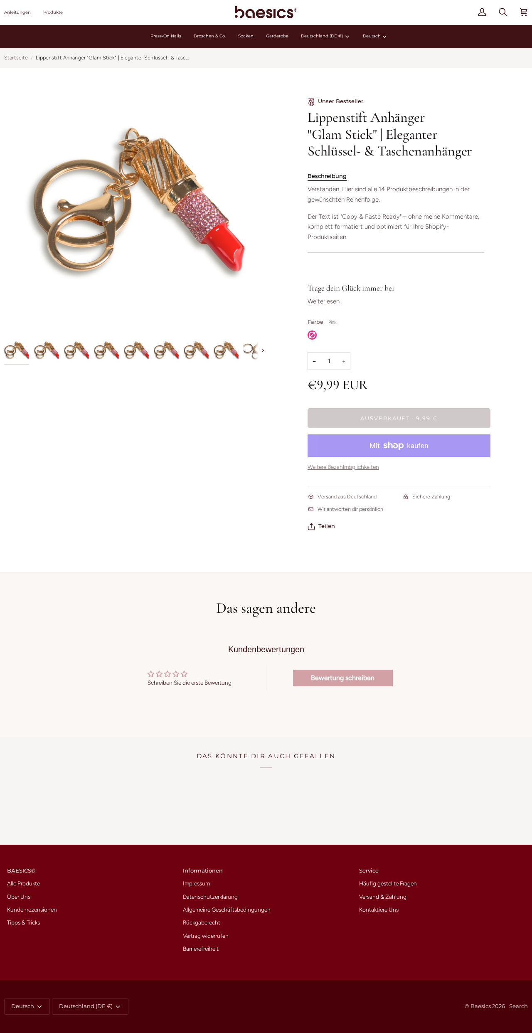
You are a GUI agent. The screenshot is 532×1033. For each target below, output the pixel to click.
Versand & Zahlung (382, 896)
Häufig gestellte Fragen (388, 883)
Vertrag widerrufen (206, 935)
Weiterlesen (324, 301)
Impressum (196, 883)
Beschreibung (327, 176)
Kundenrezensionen (32, 909)
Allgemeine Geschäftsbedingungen (227, 909)
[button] (20, 12)
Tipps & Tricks (23, 922)
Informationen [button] (203, 871)
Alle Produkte (23, 883)
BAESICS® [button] (21, 871)
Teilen (326, 526)
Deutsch (372, 36)
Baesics (480, 1006)
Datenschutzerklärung (210, 896)
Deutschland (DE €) (322, 36)
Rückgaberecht (201, 922)
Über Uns (18, 896)
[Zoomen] (135, 203)
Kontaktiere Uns (379, 909)
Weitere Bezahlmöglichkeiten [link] (343, 466)
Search (518, 1006)
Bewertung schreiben (342, 678)
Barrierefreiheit (201, 948)
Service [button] (369, 871)
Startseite (16, 57)
